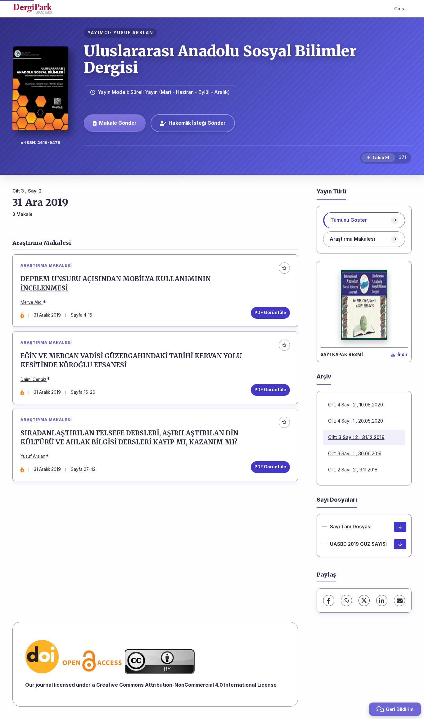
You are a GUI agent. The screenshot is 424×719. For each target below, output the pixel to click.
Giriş (399, 8)
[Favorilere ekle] (284, 268)
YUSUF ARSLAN (133, 32)
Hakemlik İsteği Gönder (197, 123)
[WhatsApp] (346, 600)
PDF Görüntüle (270, 312)
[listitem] (364, 220)
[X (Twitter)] (364, 600)
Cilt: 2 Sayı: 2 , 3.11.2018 (352, 470)
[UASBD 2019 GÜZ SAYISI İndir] (400, 544)
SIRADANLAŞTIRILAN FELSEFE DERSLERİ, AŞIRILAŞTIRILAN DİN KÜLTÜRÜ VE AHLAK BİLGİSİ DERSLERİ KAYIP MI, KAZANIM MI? (129, 437)
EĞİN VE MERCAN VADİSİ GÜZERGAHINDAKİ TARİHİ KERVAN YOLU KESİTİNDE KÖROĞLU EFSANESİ (131, 360)
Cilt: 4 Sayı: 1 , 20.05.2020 (355, 421)
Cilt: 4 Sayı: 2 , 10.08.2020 (355, 405)
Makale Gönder (118, 123)
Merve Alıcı (31, 302)
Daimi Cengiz (33, 379)
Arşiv (324, 376)
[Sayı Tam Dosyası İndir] (400, 527)
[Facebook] (328, 600)
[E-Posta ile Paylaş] (399, 600)
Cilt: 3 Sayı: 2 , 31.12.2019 (356, 437)
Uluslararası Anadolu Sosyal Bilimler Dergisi (220, 59)
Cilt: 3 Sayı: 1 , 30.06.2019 (354, 454)
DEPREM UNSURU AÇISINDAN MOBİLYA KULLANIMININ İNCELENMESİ (115, 283)
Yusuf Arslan (32, 456)
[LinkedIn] (381, 600)
